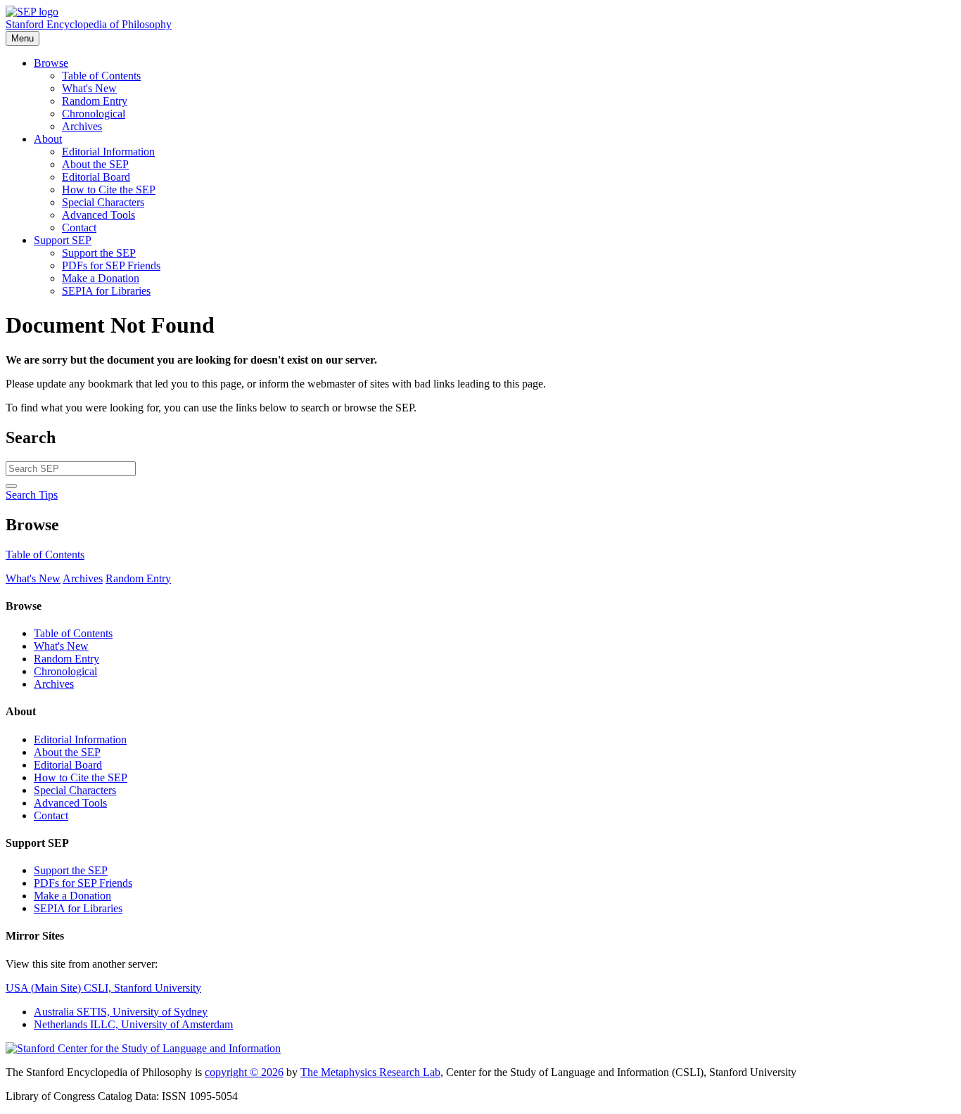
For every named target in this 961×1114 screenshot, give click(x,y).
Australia (121, 1012)
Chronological (93, 114)
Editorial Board (96, 177)
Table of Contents (101, 76)
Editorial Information (108, 152)
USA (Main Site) (103, 988)
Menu (22, 38)
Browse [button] (51, 63)
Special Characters (103, 202)
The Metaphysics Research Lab (370, 1072)
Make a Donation (100, 278)
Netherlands (133, 1024)
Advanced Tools (98, 215)
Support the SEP (99, 253)
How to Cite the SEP (108, 190)
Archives (82, 126)
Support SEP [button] (62, 240)
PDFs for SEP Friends (111, 265)
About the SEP (95, 164)
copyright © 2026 (244, 1072)
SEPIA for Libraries (106, 291)
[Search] (11, 486)
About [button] (48, 139)
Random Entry (94, 101)
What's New (89, 88)
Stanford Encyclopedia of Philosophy (89, 24)
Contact (79, 227)
